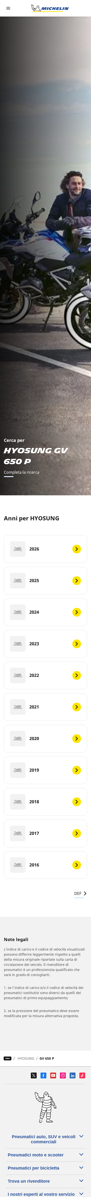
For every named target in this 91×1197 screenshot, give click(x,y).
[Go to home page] (50, 8)
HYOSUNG (26, 1058)
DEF (77, 893)
